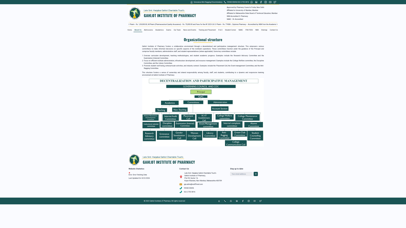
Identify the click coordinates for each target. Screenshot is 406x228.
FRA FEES (249, 30)
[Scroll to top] (381, 145)
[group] (206, 2)
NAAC (241, 30)
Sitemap (264, 30)
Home (129, 30)
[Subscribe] (256, 174)
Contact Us (274, 30)
